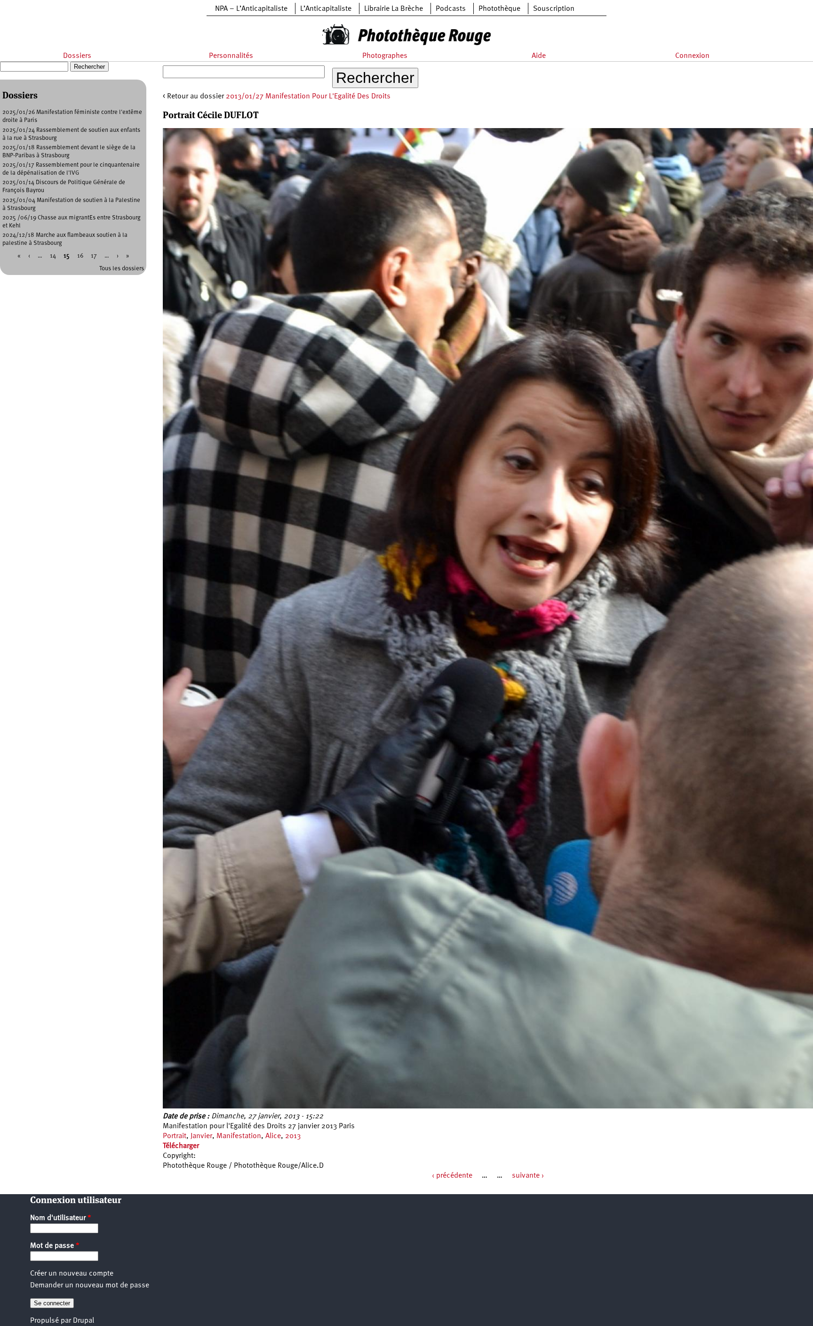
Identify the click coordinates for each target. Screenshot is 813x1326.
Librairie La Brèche (393, 9)
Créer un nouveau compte (71, 1273)
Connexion (692, 56)
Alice (273, 1136)
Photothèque (499, 9)
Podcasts (451, 9)
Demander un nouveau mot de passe (89, 1285)
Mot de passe (55, 1246)
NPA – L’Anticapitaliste (251, 9)
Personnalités (231, 56)
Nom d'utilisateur (60, 1218)
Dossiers (77, 56)
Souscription (553, 9)
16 (80, 256)
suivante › (528, 1176)
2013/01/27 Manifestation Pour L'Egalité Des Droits (308, 96)
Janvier (201, 1136)
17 (94, 256)
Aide (539, 56)
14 (53, 256)
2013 (293, 1136)
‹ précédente (452, 1176)
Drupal (83, 1321)
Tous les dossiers (121, 269)
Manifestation (238, 1136)
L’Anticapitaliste (325, 9)
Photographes (384, 56)
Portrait (174, 1136)
